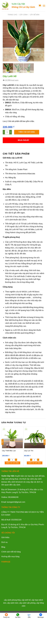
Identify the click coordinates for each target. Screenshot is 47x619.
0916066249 (13, 497)
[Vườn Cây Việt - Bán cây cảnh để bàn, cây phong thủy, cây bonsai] (18, 5)
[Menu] (44, 5)
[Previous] (6, 41)
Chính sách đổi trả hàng (11, 552)
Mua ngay (23, 140)
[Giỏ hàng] (40, 5)
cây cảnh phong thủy (12, 600)
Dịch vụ (4, 542)
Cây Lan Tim (28, 451)
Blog (3, 547)
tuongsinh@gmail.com (16, 502)
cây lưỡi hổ (26, 600)
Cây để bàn (34, 15)
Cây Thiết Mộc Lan (9, 451)
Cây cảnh (24, 15)
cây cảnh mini (12, 603)
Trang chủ (12, 15)
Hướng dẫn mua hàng (10, 557)
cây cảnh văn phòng (27, 603)
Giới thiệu (5, 537)
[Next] (41, 41)
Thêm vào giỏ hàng (26, 132)
